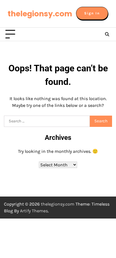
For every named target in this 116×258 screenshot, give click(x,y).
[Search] (107, 34)
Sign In (92, 13)
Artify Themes (34, 210)
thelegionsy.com (40, 13)
